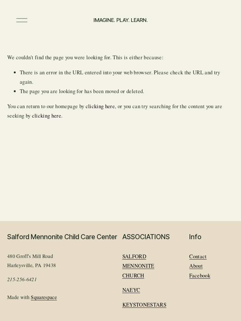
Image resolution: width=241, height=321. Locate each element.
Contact (197, 256)
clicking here (100, 106)
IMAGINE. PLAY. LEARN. (121, 20)
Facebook (199, 275)
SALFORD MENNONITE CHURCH (138, 266)
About (196, 265)
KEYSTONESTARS (144, 304)
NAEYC (131, 289)
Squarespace (44, 297)
